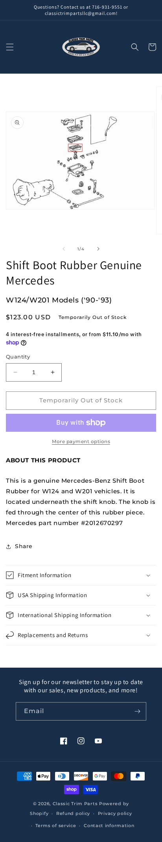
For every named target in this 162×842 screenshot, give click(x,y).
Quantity (18, 356)
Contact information (109, 825)
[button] (9, 47)
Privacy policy (115, 813)
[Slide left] (63, 248)
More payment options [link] (81, 441)
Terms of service (55, 825)
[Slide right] (98, 248)
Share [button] (24, 546)
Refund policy (73, 813)
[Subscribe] (137, 711)
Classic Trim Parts (75, 803)
